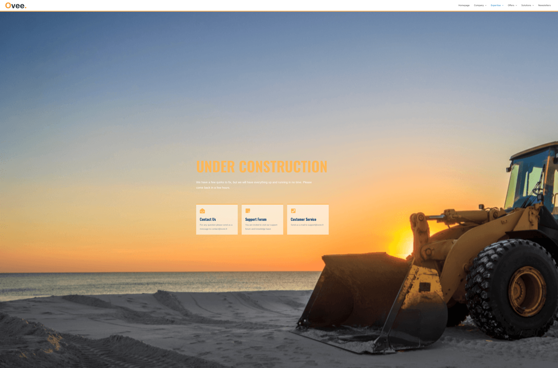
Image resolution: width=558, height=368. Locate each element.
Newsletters (544, 5)
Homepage (464, 5)
